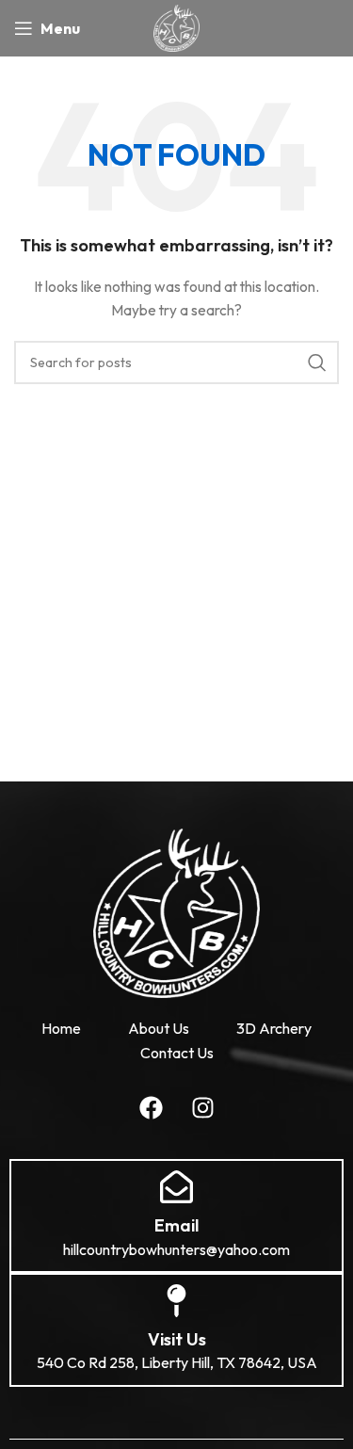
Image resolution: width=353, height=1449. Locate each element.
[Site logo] (176, 26)
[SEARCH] (317, 362)
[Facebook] (150, 1107)
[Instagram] (202, 1107)
